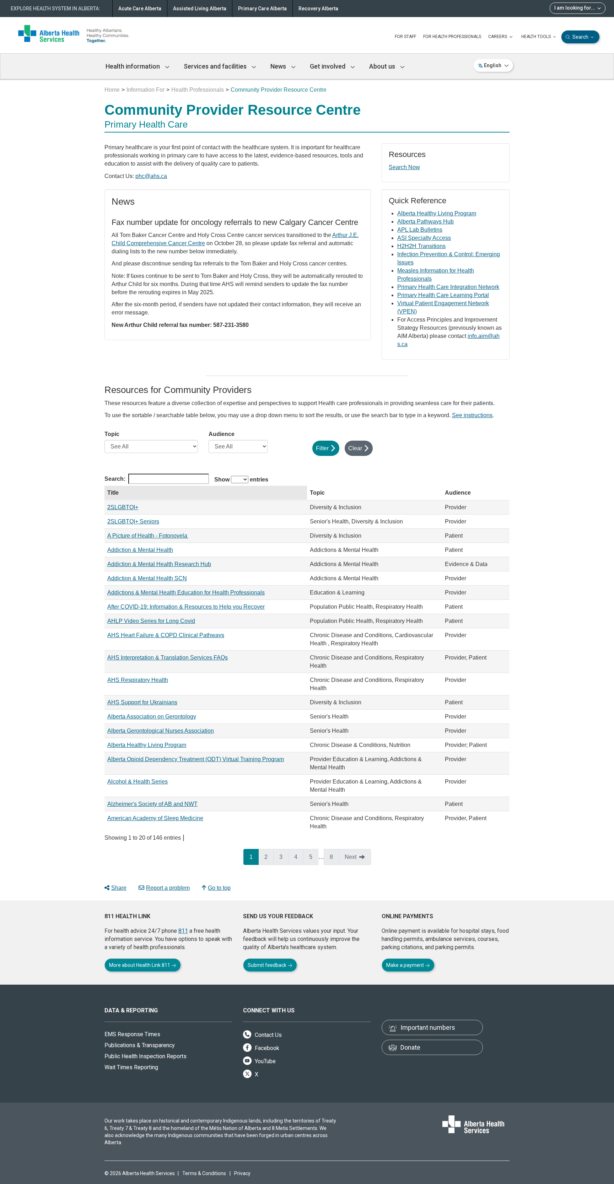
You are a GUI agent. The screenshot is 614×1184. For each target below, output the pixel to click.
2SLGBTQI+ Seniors (133, 521)
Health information (133, 66)
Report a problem (168, 888)
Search (580, 37)
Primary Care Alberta (262, 8)
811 (183, 930)
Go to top (219, 888)
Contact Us (267, 1035)
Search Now (404, 167)
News (278, 66)
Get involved (328, 66)
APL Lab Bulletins (419, 230)
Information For (145, 90)
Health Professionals (197, 90)
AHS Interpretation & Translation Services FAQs (167, 658)
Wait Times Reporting (131, 1067)
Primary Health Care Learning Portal (443, 295)
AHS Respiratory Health (137, 680)
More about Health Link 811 (140, 965)
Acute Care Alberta (139, 8)
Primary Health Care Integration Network (448, 287)
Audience (222, 434)
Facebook (266, 1048)
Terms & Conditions (204, 1173)
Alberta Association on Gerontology (151, 717)
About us (383, 66)
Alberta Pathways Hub (425, 222)
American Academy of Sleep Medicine (155, 818)
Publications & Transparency (139, 1045)
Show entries (241, 480)
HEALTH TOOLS (536, 36)
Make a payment (405, 965)
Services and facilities (216, 66)
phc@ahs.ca (151, 176)
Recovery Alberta (318, 8)
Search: (114, 479)
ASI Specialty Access (424, 238)
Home (112, 90)
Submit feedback (267, 965)
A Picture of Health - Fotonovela (147, 536)
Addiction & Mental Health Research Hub (159, 564)
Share (118, 888)
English (492, 65)
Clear (355, 448)
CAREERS (498, 36)
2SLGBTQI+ (122, 507)
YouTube (264, 1061)
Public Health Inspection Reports (145, 1056)
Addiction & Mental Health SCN (147, 578)
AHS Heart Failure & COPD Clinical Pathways (165, 635)
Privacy (242, 1173)
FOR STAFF (405, 36)
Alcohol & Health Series (137, 782)
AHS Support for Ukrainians (142, 702)
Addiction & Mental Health (140, 550)
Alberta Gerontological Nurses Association (160, 731)
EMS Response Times (132, 1034)
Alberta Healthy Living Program (436, 213)
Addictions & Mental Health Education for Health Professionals (186, 593)
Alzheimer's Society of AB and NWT (152, 804)
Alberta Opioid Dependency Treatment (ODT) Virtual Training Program (195, 759)
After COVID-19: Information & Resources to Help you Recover (186, 607)
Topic (111, 434)
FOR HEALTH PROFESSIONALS (452, 36)
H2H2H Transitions (421, 246)
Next (350, 857)
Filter (322, 448)
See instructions (472, 415)
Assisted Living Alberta (199, 8)
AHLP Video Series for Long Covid (151, 621)
